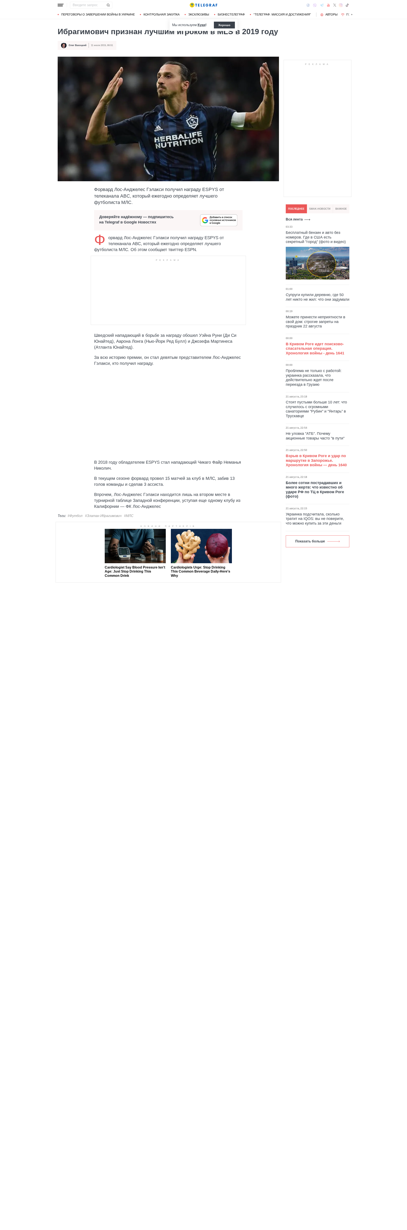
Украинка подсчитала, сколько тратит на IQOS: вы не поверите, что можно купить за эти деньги (315, 518)
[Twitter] (335, 5)
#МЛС (129, 516)
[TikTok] (347, 5)
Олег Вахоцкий (77, 45)
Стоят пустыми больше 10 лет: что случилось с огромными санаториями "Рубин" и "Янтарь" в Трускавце (316, 409)
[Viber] (314, 5)
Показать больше (310, 541)
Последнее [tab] (296, 208)
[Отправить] (108, 5)
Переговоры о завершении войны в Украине (98, 14)
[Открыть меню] (60, 5)
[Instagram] (341, 5)
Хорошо (224, 25)
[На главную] (203, 5)
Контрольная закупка (162, 14)
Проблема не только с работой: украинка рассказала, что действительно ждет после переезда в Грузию (313, 378)
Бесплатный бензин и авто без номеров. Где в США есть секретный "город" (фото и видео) (316, 237)
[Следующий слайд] (352, 14)
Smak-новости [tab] (319, 208)
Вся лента (294, 219)
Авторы (331, 14)
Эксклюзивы (198, 14)
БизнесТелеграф (231, 14)
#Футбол (75, 516)
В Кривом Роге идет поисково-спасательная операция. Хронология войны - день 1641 (315, 348)
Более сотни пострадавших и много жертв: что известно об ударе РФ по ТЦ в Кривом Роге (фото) (315, 490)
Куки (201, 25)
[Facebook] (308, 5)
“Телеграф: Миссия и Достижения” (282, 14)
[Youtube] (328, 5)
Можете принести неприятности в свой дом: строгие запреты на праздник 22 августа (315, 321)
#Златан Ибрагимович (103, 516)
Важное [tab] (341, 208)
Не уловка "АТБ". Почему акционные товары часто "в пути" (315, 435)
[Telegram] (321, 5)
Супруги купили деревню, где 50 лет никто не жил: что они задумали (317, 297)
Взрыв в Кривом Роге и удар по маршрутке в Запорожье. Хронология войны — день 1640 (316, 460)
